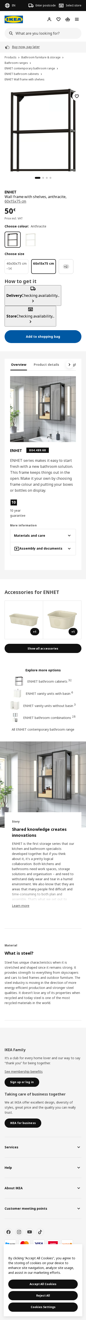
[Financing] (10, 1244)
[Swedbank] (67, 1244)
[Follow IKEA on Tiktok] (40, 1232)
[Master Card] (24, 1244)
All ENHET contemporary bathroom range (43, 729)
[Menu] (76, 19)
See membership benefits (24, 1071)
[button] (20, 508)
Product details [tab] (46, 364)
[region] (43, 129)
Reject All (43, 1295)
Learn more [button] (20, 905)
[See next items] (69, 364)
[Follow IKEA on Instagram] (19, 1232)
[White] (30, 240)
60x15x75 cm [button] (15, 201)
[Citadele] (53, 1244)
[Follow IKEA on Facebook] (8, 1232)
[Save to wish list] (76, 96)
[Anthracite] (13, 240)
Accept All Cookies (43, 1284)
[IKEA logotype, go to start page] (14, 19)
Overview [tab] (18, 364)
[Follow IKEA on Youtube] (29, 1232)
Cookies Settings (43, 1307)
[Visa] (38, 1244)
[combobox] (42, 33)
